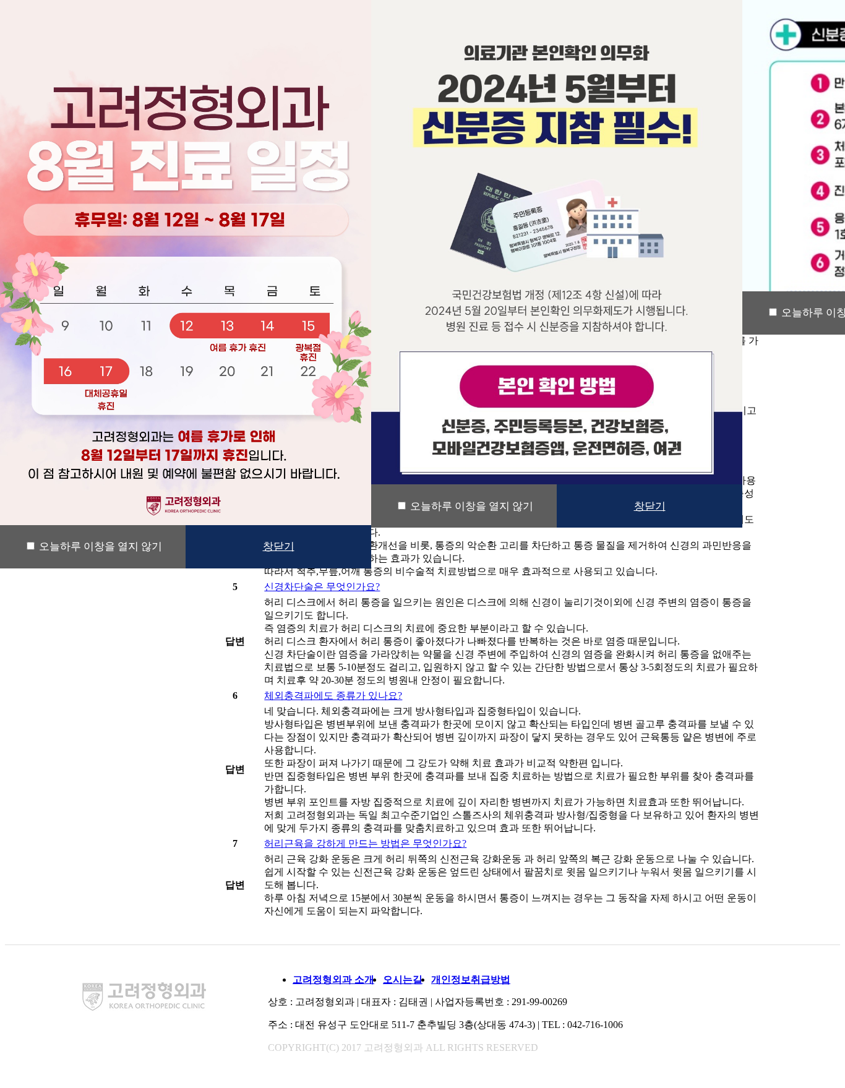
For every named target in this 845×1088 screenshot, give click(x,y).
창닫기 (278, 546)
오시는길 (402, 979)
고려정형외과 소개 (333, 979)
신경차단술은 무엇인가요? (322, 586)
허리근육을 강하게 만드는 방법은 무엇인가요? (365, 843)
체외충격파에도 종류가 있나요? (333, 695)
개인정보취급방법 (470, 979)
